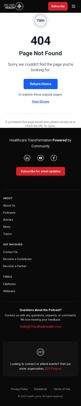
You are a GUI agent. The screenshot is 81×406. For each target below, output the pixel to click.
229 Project (53, 368)
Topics (7, 234)
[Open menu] (73, 6)
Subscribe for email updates (40, 171)
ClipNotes (9, 284)
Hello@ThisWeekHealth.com (40, 326)
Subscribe (57, 6)
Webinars (9, 291)
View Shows (40, 101)
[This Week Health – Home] (13, 6)
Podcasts (9, 212)
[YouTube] (40, 158)
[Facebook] (54, 158)
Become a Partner (15, 266)
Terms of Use (61, 389)
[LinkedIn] (27, 158)
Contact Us (10, 252)
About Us (9, 205)
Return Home (40, 84)
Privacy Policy (19, 389)
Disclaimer (40, 389)
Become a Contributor (17, 259)
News (6, 227)
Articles (8, 219)
